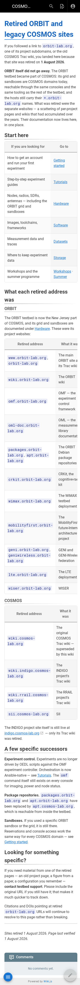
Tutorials (60, 182)
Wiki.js (48, 981)
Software (61, 225)
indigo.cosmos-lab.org (21, 733)
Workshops (62, 271)
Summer (60, 277)
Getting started (16, 842)
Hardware (61, 204)
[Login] (73, 6)
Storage (60, 258)
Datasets (61, 241)
